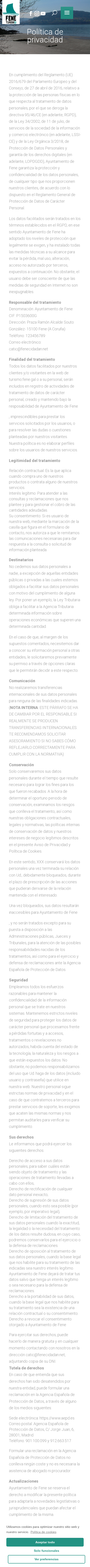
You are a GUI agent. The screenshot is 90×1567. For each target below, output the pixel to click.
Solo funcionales (46, 1550)
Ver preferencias (47, 1559)
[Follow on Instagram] (37, 13)
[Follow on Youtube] (43, 13)
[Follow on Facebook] (30, 13)
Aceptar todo (45, 1542)
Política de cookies (43, 1532)
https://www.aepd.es (57, 1418)
